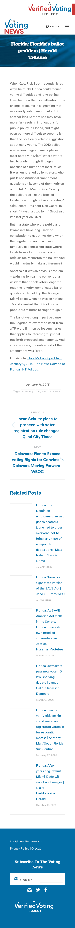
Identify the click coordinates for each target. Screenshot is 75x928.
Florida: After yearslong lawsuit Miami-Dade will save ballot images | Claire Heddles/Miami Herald (50, 782)
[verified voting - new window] (50, 16)
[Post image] (21, 511)
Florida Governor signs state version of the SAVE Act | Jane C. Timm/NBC (50, 585)
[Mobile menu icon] (67, 27)
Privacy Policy (19, 848)
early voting (28, 391)
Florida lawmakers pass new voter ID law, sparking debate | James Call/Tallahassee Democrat (49, 680)
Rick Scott (55, 391)
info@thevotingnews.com (27, 841)
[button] (52, 26)
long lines (41, 391)
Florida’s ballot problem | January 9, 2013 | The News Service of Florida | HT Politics (37, 363)
